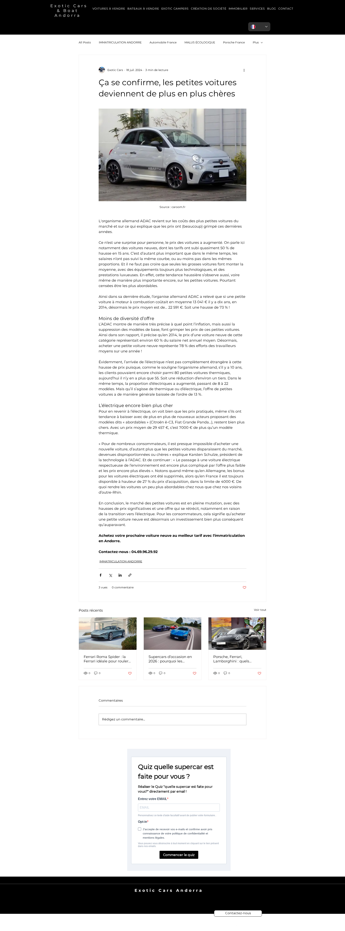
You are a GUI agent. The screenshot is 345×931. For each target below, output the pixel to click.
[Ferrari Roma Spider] (108, 633)
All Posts (85, 42)
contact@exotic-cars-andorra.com (169, 895)
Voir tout (260, 610)
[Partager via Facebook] (100, 575)
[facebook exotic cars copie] (222, 925)
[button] (257, 9)
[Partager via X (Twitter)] (110, 575)
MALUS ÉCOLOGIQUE (199, 42)
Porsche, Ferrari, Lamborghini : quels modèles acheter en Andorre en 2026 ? (231, 659)
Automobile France (163, 42)
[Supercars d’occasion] (172, 633)
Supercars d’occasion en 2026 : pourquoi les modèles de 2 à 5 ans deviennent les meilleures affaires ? (172, 659)
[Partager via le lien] (130, 575)
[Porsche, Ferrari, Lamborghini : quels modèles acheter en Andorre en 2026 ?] (237, 633)
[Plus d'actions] (244, 70)
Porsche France (234, 42)
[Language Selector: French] (259, 26)
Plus (256, 42)
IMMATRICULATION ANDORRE (120, 42)
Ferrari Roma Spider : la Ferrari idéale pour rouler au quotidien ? (106, 659)
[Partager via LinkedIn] (120, 575)
